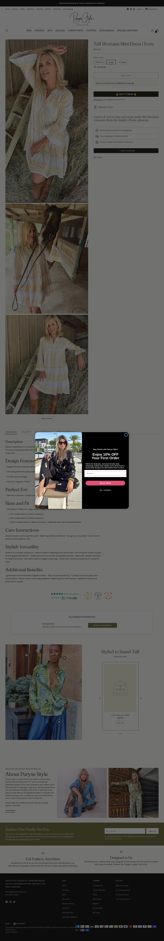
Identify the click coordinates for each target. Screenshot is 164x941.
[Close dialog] (126, 434)
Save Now (105, 483)
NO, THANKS (105, 490)
